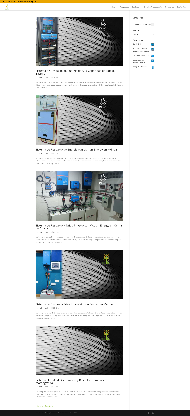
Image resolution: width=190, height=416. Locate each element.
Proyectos (124, 7)
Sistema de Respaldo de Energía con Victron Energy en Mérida (76, 149)
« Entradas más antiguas (44, 406)
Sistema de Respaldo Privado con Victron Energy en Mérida (74, 304)
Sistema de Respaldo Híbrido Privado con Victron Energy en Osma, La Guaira (79, 226)
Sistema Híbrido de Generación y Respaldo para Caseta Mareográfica (71, 381)
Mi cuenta (169, 7)
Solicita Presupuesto (153, 7)
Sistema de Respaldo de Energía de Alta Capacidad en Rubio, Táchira (75, 72)
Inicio (113, 7)
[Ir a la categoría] (152, 24)
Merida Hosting (43, 77)
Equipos (135, 7)
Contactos (181, 7)
